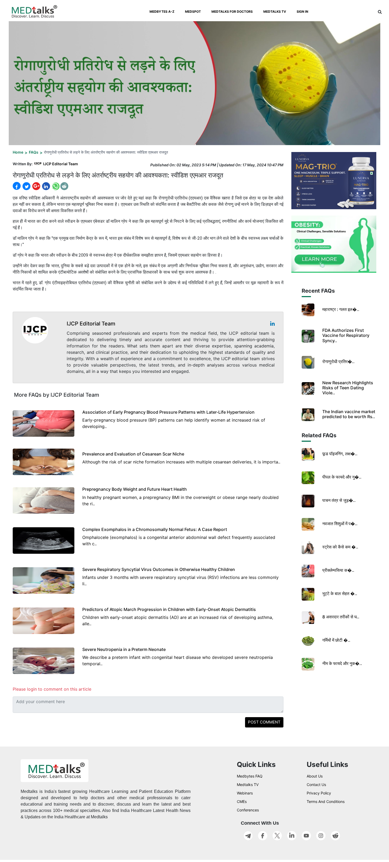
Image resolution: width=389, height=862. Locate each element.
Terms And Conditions (326, 801)
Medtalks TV (248, 784)
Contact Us (316, 784)
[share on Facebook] (17, 186)
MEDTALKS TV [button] (274, 12)
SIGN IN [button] (302, 12)
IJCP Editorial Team (60, 164)
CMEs (242, 801)
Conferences (248, 810)
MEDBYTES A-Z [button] (162, 12)
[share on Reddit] (64, 186)
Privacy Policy (319, 793)
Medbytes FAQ (250, 776)
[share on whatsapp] (55, 186)
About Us (315, 776)
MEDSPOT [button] (193, 12)
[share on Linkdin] (45, 186)
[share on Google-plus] (35, 186)
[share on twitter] (25, 186)
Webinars (245, 793)
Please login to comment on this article (52, 689)
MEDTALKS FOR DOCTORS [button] (232, 12)
